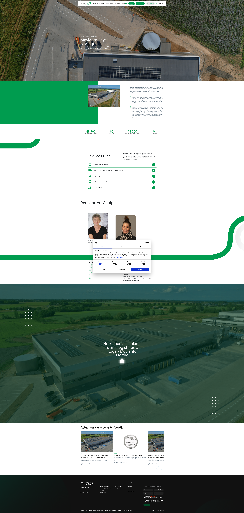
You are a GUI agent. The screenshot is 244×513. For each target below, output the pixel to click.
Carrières (124, 3)
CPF (90, 274)
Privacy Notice (119, 257)
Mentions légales (84, 510)
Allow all (140, 269)
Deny (104, 269)
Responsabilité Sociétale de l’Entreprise (105, 489)
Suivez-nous (85, 492)
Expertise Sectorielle (118, 486)
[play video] (122, 361)
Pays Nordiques (94, 36)
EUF (90, 275)
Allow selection (122, 269)
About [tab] (141, 246)
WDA (90, 277)
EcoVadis (91, 267)
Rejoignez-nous (103, 492)
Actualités (130, 486)
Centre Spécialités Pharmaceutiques (140, 4)
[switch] (115, 264)
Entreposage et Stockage (101, 164)
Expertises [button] (95, 3)
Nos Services (116, 488)
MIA (90, 278)
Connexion (151, 3)
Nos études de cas (131, 488)
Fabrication (97, 176)
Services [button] (101, 3)
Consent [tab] (103, 246)
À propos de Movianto (104, 486)
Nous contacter (131, 3)
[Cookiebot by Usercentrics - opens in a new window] (143, 242)
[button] (156, 3)
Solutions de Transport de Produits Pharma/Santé (108, 170)
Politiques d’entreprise (127, 510)
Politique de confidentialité (110, 510)
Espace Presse (131, 491)
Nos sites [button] (117, 3)
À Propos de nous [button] (109, 3)
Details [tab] (122, 246)
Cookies (119, 510)
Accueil (82, 36)
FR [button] (159, 3)
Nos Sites (87, 36)
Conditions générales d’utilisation (96, 510)
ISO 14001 (91, 265)
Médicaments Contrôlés (101, 182)
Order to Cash (98, 188)
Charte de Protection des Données (153, 501)
